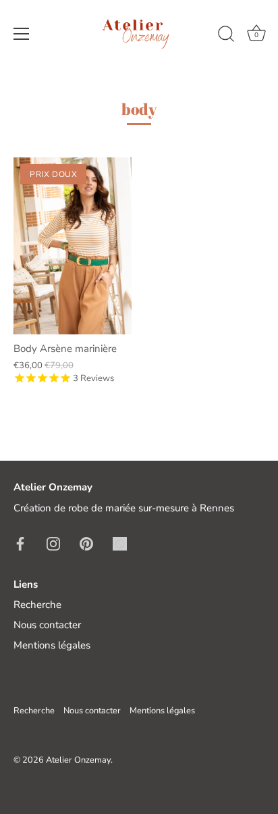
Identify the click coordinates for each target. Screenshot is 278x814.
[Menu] (21, 34)
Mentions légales (51, 645)
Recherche (37, 604)
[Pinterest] (86, 543)
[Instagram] (53, 543)
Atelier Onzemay (78, 760)
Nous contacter (47, 625)
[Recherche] (226, 36)
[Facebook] (20, 543)
